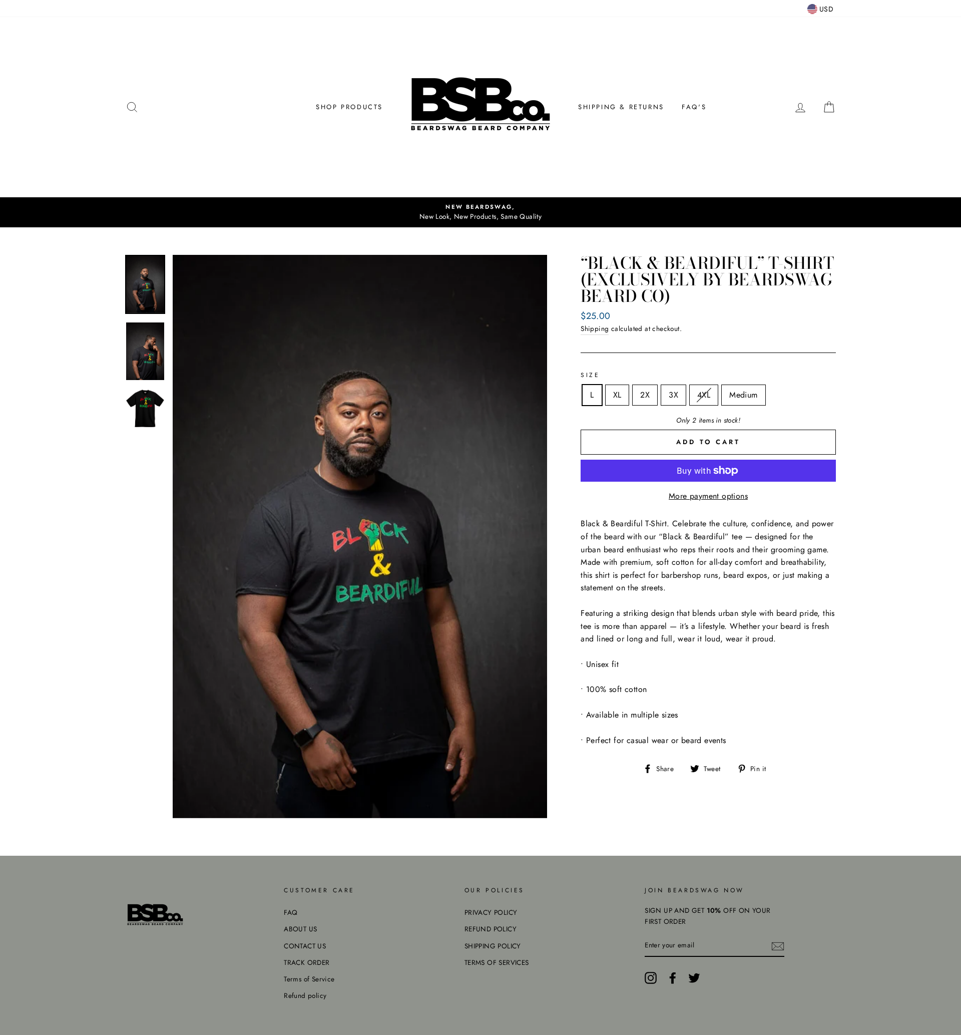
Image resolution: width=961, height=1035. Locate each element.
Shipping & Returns (621, 107)
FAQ (290, 912)
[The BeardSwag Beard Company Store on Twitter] (694, 978)
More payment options (708, 496)
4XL (703, 395)
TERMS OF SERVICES (496, 962)
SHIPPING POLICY (492, 946)
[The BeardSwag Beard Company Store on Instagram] (651, 978)
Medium (743, 395)
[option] (480, 212)
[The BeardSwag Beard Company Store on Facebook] (673, 978)
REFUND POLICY (490, 929)
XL (617, 395)
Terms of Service (309, 979)
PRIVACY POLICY (491, 912)
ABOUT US (300, 929)
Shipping (595, 328)
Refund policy (305, 995)
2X (645, 395)
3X (673, 395)
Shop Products (349, 107)
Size (590, 375)
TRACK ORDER (306, 962)
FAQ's (694, 107)
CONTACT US (305, 946)
